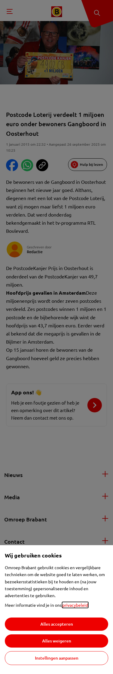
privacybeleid (75, 605)
